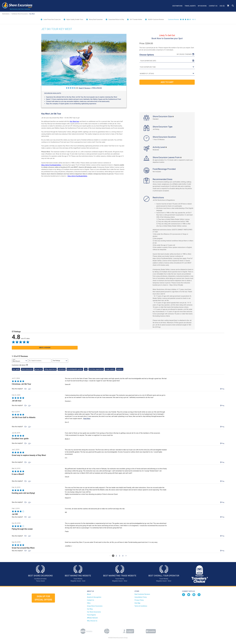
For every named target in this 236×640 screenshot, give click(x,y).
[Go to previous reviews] (110, 555)
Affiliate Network (92, 618)
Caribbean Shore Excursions (19, 14)
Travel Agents (190, 6)
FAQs (89, 603)
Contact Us (213, 6)
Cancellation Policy (141, 597)
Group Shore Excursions (94, 606)
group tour (38, 369)
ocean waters (110, 369)
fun (86, 369)
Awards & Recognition (94, 597)
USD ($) (222, 6)
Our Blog (90, 609)
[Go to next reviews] (126, 555)
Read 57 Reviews (84, 88)
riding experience (50, 369)
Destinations (177, 6)
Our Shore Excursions (94, 612)
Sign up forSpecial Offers (43, 598)
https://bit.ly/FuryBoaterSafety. (51, 165)
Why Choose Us (92, 621)
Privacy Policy (139, 600)
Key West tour (74, 121)
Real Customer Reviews (142, 594)
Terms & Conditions (141, 606)
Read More (86, 418)
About (89, 594)
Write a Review (97, 88)
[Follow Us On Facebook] (183, 594)
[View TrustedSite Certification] (151, 631)
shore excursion (27, 369)
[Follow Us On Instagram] (193, 594)
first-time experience (96, 369)
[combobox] (20, 361)
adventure (61, 369)
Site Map (137, 603)
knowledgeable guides (74, 369)
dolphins (120, 369)
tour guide (16, 369)
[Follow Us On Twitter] (188, 594)
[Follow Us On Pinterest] (199, 594)
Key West (32, 14)
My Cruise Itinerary (184, 54)
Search (233, 5)
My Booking (202, 6)
